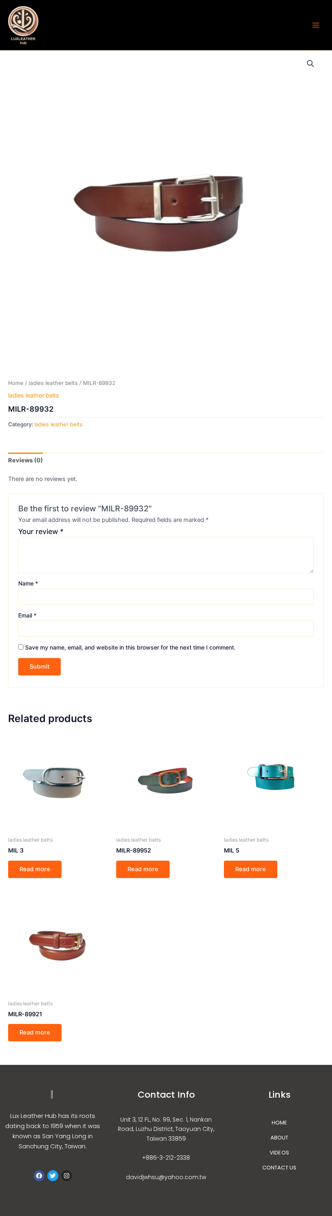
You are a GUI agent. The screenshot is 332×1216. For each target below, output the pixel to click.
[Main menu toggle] (316, 25)
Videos (279, 1152)
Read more (34, 869)
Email (27, 615)
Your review (41, 531)
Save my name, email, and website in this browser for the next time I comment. (130, 647)
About (279, 1137)
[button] (310, 63)
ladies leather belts (53, 383)
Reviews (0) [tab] (25, 460)
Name (28, 583)
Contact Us (279, 1167)
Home (15, 383)
